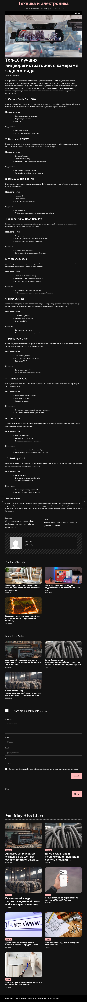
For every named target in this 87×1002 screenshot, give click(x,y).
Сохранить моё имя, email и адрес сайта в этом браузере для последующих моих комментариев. (43, 769)
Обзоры (48, 895)
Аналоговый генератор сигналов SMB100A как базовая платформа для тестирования (23, 662)
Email (7, 748)
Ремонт (8, 979)
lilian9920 (16, 75)
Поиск (7, 789)
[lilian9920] (16, 543)
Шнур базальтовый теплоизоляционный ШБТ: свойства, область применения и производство (63, 662)
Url (6, 758)
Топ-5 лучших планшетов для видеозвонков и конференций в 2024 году (62, 588)
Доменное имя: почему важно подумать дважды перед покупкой (21, 943)
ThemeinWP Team (52, 998)
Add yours (43, 711)
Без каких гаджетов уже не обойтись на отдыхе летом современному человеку (22, 618)
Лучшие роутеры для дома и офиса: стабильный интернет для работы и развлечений (22, 588)
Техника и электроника (43, 3)
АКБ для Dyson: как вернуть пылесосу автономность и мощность (23, 983)
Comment (8, 719)
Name (7, 737)
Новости (8, 850)
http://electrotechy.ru (29, 545)
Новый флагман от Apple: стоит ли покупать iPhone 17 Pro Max (61, 899)
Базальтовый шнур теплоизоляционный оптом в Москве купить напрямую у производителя (23, 693)
